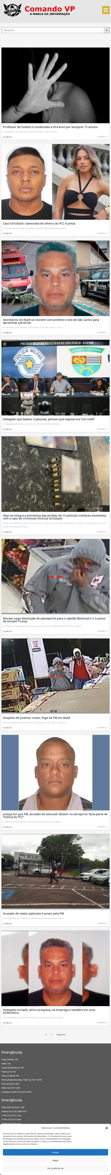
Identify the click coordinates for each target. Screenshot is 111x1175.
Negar (55, 1160)
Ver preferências (55, 1168)
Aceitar (55, 1152)
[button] (106, 1127)
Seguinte (61, 1034)
